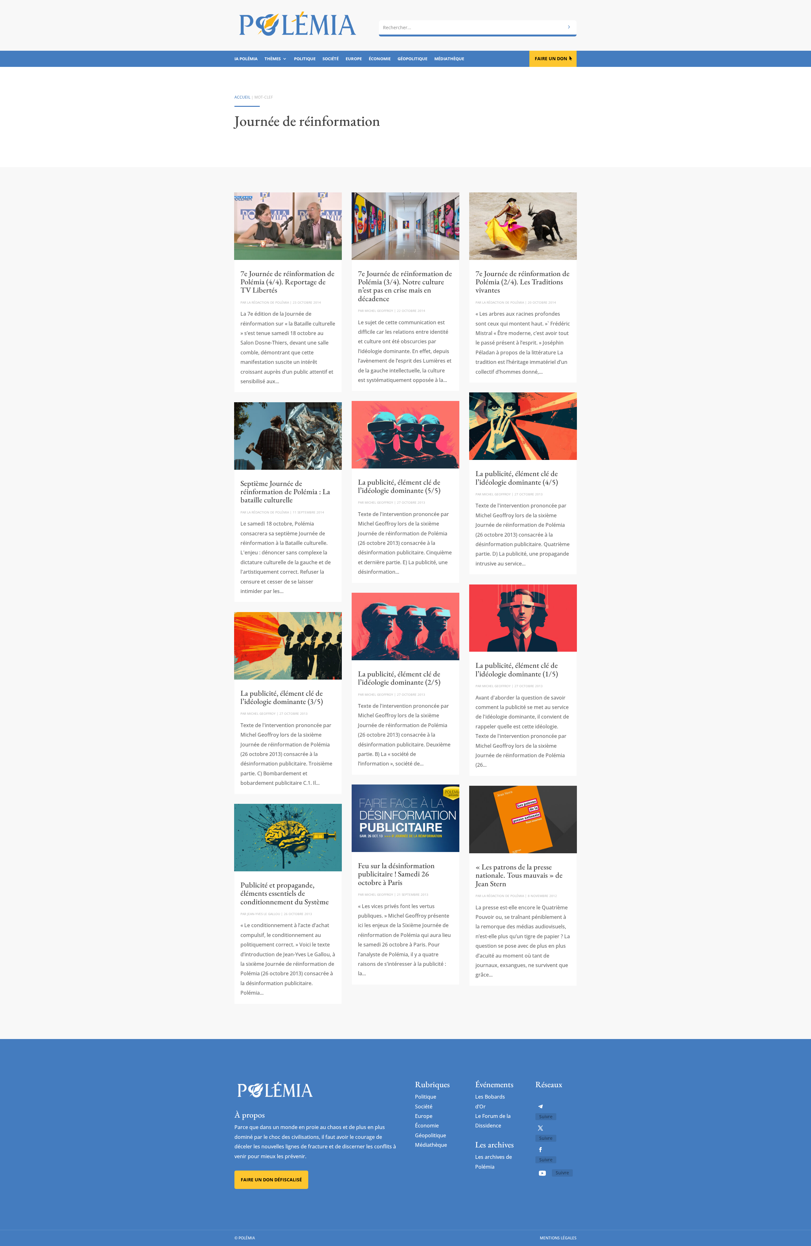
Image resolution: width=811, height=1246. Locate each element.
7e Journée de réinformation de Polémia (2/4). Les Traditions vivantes (523, 281)
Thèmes (273, 58)
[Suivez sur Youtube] (542, 1173)
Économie (380, 58)
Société (330, 58)
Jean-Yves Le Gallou (263, 914)
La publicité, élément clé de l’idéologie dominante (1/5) (517, 669)
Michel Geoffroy (261, 713)
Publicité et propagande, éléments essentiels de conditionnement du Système (284, 893)
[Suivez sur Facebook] (540, 1150)
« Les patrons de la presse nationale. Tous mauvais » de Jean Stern (519, 875)
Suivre (545, 1117)
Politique (305, 58)
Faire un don (551, 58)
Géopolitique (412, 58)
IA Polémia (246, 58)
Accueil (242, 97)
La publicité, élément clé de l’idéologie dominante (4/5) (517, 477)
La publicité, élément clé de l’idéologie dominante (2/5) (399, 678)
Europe (354, 58)
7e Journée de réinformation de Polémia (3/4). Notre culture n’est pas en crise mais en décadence (405, 285)
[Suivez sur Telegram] (540, 1106)
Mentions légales (558, 1238)
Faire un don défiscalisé (271, 1180)
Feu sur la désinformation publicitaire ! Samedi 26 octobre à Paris (396, 874)
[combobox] (478, 27)
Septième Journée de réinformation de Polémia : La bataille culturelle (285, 491)
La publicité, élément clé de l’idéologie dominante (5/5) (399, 486)
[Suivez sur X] (540, 1128)
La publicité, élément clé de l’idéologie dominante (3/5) (281, 697)
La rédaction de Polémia (268, 302)
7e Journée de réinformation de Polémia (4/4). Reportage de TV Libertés (287, 281)
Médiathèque (449, 58)
